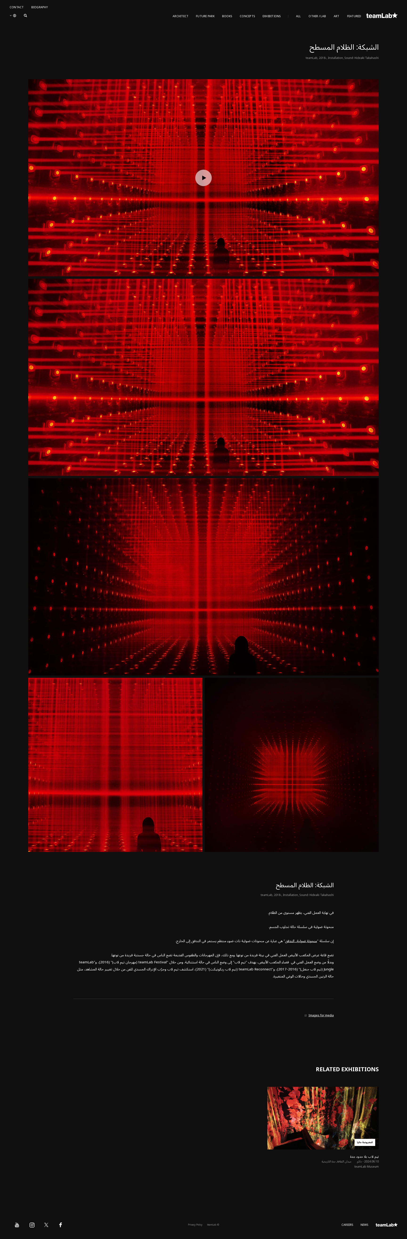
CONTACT (17, 7)
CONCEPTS (247, 16)
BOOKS (227, 16)
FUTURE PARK (205, 16)
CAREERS (348, 1225)
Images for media (321, 1015)
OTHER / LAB (317, 16)
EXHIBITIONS (272, 16)
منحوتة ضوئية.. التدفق (301, 941)
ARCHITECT (180, 16)
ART (336, 16)
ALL (298, 16)
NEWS (365, 1225)
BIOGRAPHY (39, 7)
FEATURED (354, 16)
